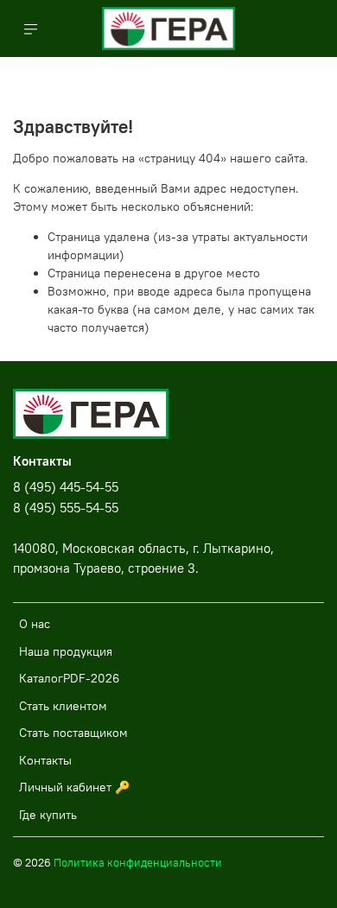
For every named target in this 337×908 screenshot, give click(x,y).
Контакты (45, 760)
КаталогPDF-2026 (69, 678)
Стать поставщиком (73, 732)
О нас (34, 624)
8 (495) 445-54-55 (65, 487)
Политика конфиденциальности (138, 862)
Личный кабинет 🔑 (74, 787)
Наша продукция (65, 651)
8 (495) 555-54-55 (65, 507)
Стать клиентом (63, 706)
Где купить (48, 814)
